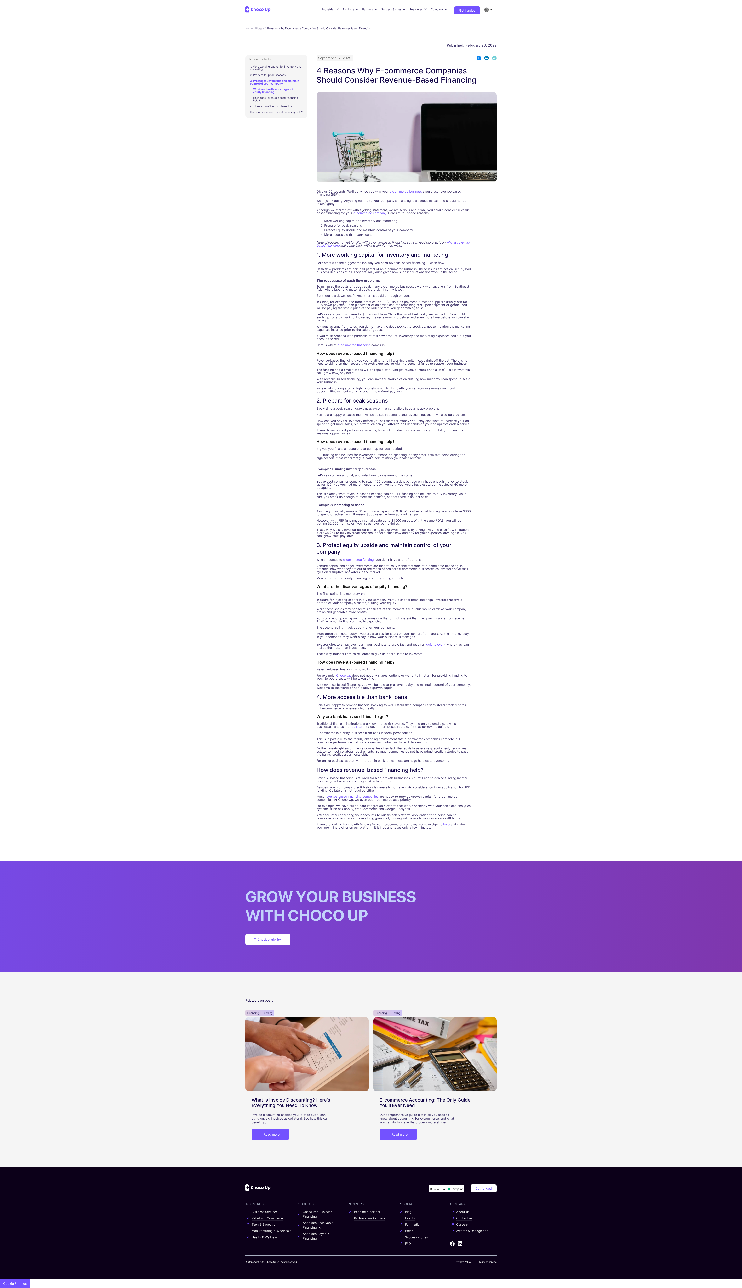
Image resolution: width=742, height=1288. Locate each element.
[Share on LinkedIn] (486, 58)
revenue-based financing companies (351, 796)
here (446, 824)
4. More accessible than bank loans (272, 106)
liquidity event (435, 644)
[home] (258, 9)
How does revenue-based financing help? (275, 99)
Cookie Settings (15, 1283)
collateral (359, 727)
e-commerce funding (358, 560)
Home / (250, 28)
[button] (488, 9)
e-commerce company (369, 213)
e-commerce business (406, 191)
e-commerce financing (354, 345)
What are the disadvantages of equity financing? (273, 91)
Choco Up (343, 675)
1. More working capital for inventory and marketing (276, 68)
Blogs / (259, 28)
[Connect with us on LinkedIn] (460, 1243)
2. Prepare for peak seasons (268, 75)
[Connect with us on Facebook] (452, 1243)
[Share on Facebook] (479, 58)
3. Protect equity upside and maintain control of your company (274, 82)
